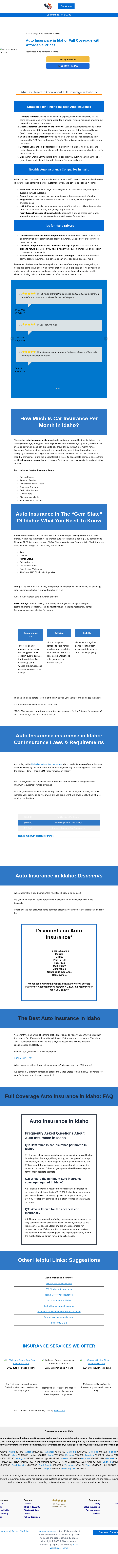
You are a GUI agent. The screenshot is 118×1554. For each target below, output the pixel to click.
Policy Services (32, 1517)
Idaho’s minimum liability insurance (36, 836)
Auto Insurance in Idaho (59, 1300)
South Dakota (45, 1465)
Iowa (50, 1455)
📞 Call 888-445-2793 (68, 65)
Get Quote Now (68, 59)
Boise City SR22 (59, 1323)
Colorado (93, 1452)
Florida (112, 1452)
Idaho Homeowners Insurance (59, 1306)
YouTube (24, 1531)
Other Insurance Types (96, 1377)
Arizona (29, 1452)
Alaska (12, 1452)
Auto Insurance (21, 1377)
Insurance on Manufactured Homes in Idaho (59, 1311)
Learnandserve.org (47, 1531)
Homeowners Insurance (59, 1378)
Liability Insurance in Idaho (59, 1283)
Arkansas (49, 1452)
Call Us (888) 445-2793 (59, 14)
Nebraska (111, 1458)
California (71, 1452)
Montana (85, 1458)
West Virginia (68, 1468)
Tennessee (69, 1465)
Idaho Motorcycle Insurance (59, 1295)
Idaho (14, 1455)
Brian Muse (59, 1410)
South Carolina (19, 1465)
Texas (88, 1465)
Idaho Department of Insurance (46, 764)
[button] (66, 6)
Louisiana (89, 1455)
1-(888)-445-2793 (23, 1058)
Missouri (65, 1458)
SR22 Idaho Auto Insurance (59, 1289)
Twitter (15, 1531)
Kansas (69, 1455)
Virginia (47, 1468)
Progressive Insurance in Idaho (59, 1317)
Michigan (20, 1458)
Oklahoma (108, 1462)
